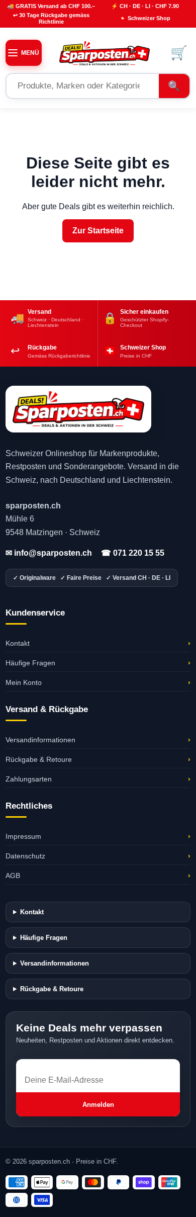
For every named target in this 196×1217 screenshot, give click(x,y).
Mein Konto (98, 682)
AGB (98, 876)
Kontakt (98, 643)
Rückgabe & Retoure (98, 759)
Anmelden (98, 1104)
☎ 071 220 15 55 (132, 553)
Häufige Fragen (98, 663)
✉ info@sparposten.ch (49, 553)
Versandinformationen (98, 740)
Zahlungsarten (98, 779)
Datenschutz (98, 856)
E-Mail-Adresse (43, 1063)
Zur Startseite (98, 230)
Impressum (98, 836)
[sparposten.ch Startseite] (104, 53)
